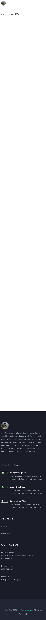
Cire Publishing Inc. (25, 610)
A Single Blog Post (18, 472)
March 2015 (6, 533)
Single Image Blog (18, 501)
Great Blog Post (17, 487)
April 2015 (5, 526)
